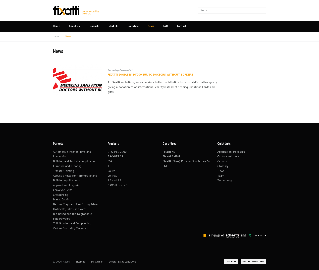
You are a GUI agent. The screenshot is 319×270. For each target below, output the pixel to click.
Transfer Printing (63, 171)
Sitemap (80, 261)
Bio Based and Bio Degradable (72, 214)
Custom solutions (228, 156)
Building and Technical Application (74, 161)
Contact (181, 26)
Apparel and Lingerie (66, 185)
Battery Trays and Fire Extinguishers (76, 204)
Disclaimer (97, 261)
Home (56, 26)
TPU (111, 166)
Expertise (133, 26)
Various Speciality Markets (70, 228)
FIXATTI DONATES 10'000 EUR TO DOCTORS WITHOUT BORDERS (150, 74)
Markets (113, 26)
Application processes (231, 152)
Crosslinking (60, 195)
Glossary (222, 166)
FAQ (165, 26)
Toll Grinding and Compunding (72, 223)
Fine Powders (61, 219)
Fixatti (76, 8)
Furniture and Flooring (67, 166)
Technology (224, 180)
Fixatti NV (168, 152)
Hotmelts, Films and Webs (70, 209)
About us (74, 26)
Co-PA (111, 171)
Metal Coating (62, 199)
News (151, 26)
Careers (222, 161)
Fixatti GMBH (171, 156)
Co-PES (112, 176)
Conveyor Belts (62, 190)
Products (94, 26)
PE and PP (114, 180)
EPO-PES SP (115, 156)
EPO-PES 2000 (117, 152)
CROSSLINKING (117, 185)
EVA (110, 161)
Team (220, 176)
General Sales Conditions (122, 261)
